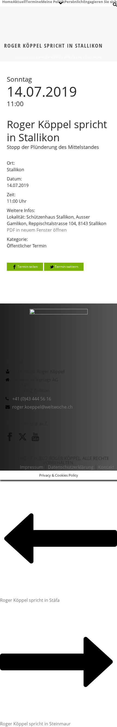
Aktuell (19, 1)
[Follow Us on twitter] (22, 436)
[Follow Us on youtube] (35, 436)
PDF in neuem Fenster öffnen (37, 230)
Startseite (25, 57)
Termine (33, 1)
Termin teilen (27, 266)
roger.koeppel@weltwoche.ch (42, 406)
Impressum (31, 467)
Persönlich (73, 1)
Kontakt (106, 467)
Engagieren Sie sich (100, 1)
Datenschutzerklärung (71, 467)
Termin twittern (66, 266)
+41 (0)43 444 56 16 (31, 398)
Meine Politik (52, 1)
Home (7, 1)
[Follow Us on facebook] (9, 436)
